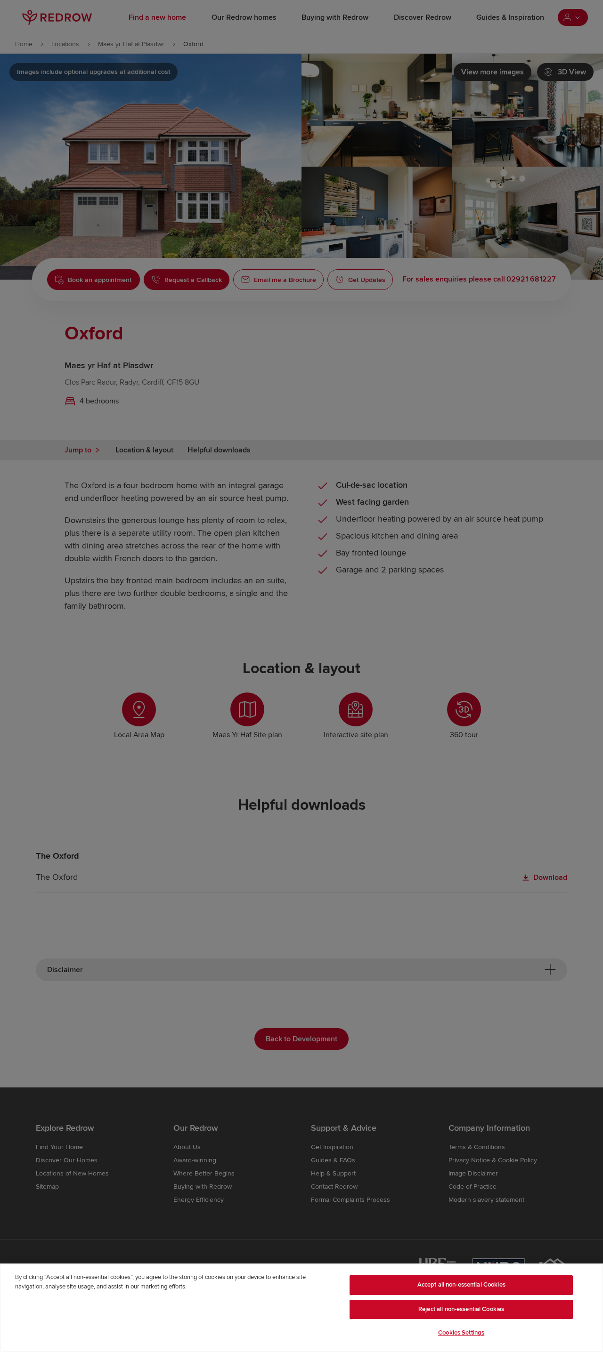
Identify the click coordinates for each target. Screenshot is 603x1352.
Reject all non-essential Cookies (461, 1309)
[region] (301, 1307)
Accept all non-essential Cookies (461, 1284)
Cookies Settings (461, 1332)
